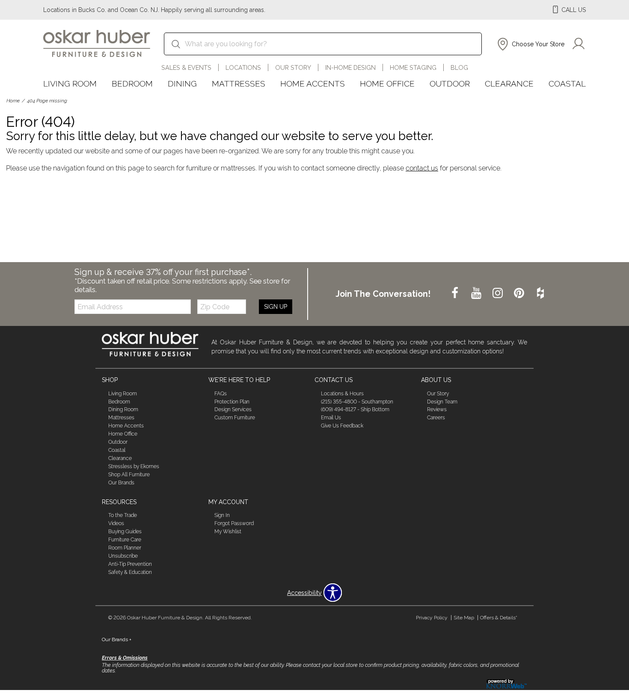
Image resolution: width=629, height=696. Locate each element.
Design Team (442, 401)
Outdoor (450, 83)
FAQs (220, 393)
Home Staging (413, 67)
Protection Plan (231, 401)
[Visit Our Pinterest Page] (520, 293)
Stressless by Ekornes (133, 466)
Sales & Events (186, 67)
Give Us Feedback (342, 426)
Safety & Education (130, 572)
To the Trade (122, 515)
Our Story (293, 67)
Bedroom (132, 83)
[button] (529, 44)
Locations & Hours (342, 393)
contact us (422, 168)
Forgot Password (234, 523)
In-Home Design (350, 67)
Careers (436, 418)
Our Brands (121, 483)
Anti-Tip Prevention (130, 564)
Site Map (464, 618)
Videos (116, 523)
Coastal (567, 83)
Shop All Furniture (129, 475)
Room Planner (124, 548)
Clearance (509, 83)
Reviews (437, 409)
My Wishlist (227, 532)
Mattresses (238, 83)
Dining (182, 83)
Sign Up (275, 306)
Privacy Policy (432, 618)
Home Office (387, 83)
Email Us (331, 418)
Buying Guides (125, 532)
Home (13, 101)
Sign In (222, 515)
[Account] (578, 44)
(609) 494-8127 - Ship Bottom (355, 409)
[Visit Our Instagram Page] (498, 293)
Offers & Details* (498, 618)
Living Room (70, 83)
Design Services (233, 409)
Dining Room (123, 409)
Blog (459, 67)
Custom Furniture (234, 418)
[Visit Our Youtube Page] (477, 293)
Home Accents (312, 83)
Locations (243, 67)
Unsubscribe (123, 556)
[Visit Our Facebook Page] (455, 293)
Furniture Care (124, 540)
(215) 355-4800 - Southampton (357, 401)
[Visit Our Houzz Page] (540, 293)
